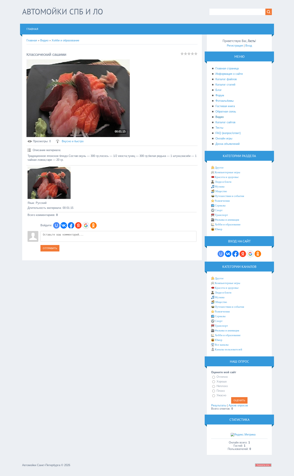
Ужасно (221, 395)
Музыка (219, 186)
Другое (219, 167)
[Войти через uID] (56, 225)
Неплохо (222, 386)
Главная (31, 40)
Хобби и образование (65, 40)
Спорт (219, 210)
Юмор (218, 229)
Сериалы (220, 205)
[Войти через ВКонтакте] (63, 225)
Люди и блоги (223, 181)
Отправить (50, 248)
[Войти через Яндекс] (78, 225)
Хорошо (222, 381)
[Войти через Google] (85, 225)
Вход (248, 45)
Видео (44, 40)
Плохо (221, 390)
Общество (221, 191)
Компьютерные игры (227, 172)
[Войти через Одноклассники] (93, 225)
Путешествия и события (229, 196)
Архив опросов (238, 405)
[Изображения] (49, 183)
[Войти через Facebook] (71, 225)
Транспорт (221, 215)
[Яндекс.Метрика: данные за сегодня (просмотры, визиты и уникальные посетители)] (243, 434)
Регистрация (235, 45)
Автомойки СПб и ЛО (62, 11)
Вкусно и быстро (73, 141)
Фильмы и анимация (227, 219)
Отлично (222, 376)
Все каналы (222, 344)
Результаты (218, 405)
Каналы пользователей (228, 349)
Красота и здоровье (227, 177)
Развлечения (222, 200)
